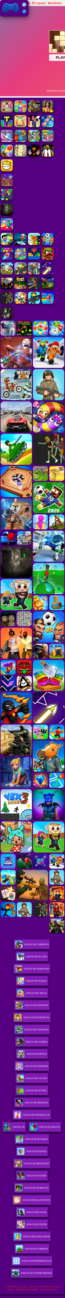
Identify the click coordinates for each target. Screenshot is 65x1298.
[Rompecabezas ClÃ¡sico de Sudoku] (7, 111)
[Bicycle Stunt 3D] (34, 288)
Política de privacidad (26, 1289)
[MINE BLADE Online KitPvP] (34, 141)
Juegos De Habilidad (36, 969)
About (10, 1289)
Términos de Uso (48, 1289)
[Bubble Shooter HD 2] (7, 259)
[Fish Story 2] (20, 259)
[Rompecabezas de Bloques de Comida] (34, 126)
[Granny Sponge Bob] (48, 155)
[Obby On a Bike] (48, 303)
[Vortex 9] (7, 185)
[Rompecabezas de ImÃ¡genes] (7, 141)
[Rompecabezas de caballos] (34, 111)
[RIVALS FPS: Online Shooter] (7, 317)
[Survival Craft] (20, 273)
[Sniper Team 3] (7, 288)
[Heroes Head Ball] (48, 244)
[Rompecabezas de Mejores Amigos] (48, 126)
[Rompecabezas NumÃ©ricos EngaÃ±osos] (20, 111)
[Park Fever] (48, 141)
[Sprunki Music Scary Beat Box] (34, 244)
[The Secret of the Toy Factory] (34, 155)
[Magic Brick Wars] (7, 170)
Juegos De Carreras (36, 944)
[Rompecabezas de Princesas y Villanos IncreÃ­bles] (48, 111)
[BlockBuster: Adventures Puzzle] (34, 259)
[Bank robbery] (34, 273)
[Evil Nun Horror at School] (20, 244)
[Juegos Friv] (24, 6)
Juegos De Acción (36, 956)
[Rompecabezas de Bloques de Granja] (7, 126)
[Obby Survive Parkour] (7, 229)
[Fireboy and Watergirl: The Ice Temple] (20, 141)
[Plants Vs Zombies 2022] (48, 259)
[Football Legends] (7, 273)
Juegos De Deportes (36, 1005)
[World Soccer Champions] (48, 288)
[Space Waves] (48, 273)
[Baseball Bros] (20, 288)
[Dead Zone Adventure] (7, 214)
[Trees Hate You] (7, 244)
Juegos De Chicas (36, 993)
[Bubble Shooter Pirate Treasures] (7, 155)
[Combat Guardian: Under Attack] (7, 303)
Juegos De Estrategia (36, 1017)
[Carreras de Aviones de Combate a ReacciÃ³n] (20, 303)
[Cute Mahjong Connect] (20, 155)
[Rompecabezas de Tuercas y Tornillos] (20, 126)
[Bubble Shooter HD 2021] (7, 200)
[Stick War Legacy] (34, 303)
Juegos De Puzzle (36, 981)
